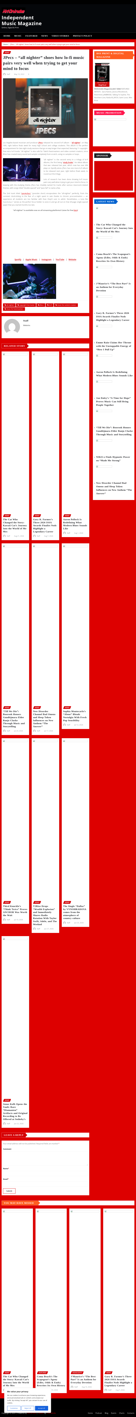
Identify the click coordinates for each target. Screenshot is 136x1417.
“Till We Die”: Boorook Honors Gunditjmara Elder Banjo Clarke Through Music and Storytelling (114, 431)
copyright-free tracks (26, 305)
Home (7, 36)
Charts (121, 1413)
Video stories (60, 36)
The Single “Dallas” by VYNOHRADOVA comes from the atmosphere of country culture (74, 912)
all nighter (76, 142)
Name (6, 1168)
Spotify (18, 259)
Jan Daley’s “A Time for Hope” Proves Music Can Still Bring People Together (113, 401)
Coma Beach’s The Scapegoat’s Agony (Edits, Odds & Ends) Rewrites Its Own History (113, 257)
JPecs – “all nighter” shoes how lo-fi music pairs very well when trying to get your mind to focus (45, 44)
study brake (68, 162)
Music (18, 36)
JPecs (40, 142)
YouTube (60, 259)
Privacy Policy (82, 36)
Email (6, 1179)
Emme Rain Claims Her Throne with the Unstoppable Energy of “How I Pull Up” (113, 346)
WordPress (31, 1413)
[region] (27, 1400)
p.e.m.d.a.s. (26, 193)
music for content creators (66, 305)
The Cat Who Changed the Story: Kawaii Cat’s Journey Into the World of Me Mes (15, 525)
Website (72, 259)
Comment (7, 1149)
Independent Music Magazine (22, 20)
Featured (31, 36)
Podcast (99, 1413)
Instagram (46, 259)
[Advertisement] (114, 176)
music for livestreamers (14, 309)
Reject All (28, 1408)
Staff (8, 74)
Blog (106, 1413)
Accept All (41, 1408)
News (44, 36)
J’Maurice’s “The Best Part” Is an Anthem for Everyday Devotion (113, 287)
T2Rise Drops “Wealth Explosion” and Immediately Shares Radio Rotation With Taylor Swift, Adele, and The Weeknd (45, 915)
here (75, 210)
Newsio (41, 1413)
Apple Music (31, 259)
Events (113, 1413)
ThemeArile (51, 1413)
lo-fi (50, 305)
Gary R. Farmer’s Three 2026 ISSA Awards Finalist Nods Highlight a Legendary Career (45, 525)
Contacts (130, 1413)
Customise (14, 1408)
